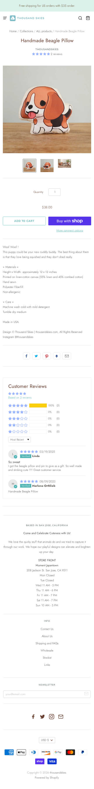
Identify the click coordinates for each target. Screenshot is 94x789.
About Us (47, 636)
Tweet (36, 355)
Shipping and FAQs (47, 643)
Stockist (47, 658)
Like (26, 355)
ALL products (44, 31)
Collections (26, 31)
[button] (41, 54)
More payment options (69, 230)
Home (13, 31)
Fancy (56, 355)
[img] (29, 452)
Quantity (38, 192)
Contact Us (47, 629)
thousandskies (47, 49)
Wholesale (47, 650)
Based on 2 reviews (19, 397)
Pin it (47, 355)
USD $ (45, 740)
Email (66, 355)
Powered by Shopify (47, 778)
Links (47, 665)
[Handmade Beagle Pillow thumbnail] (29, 165)
